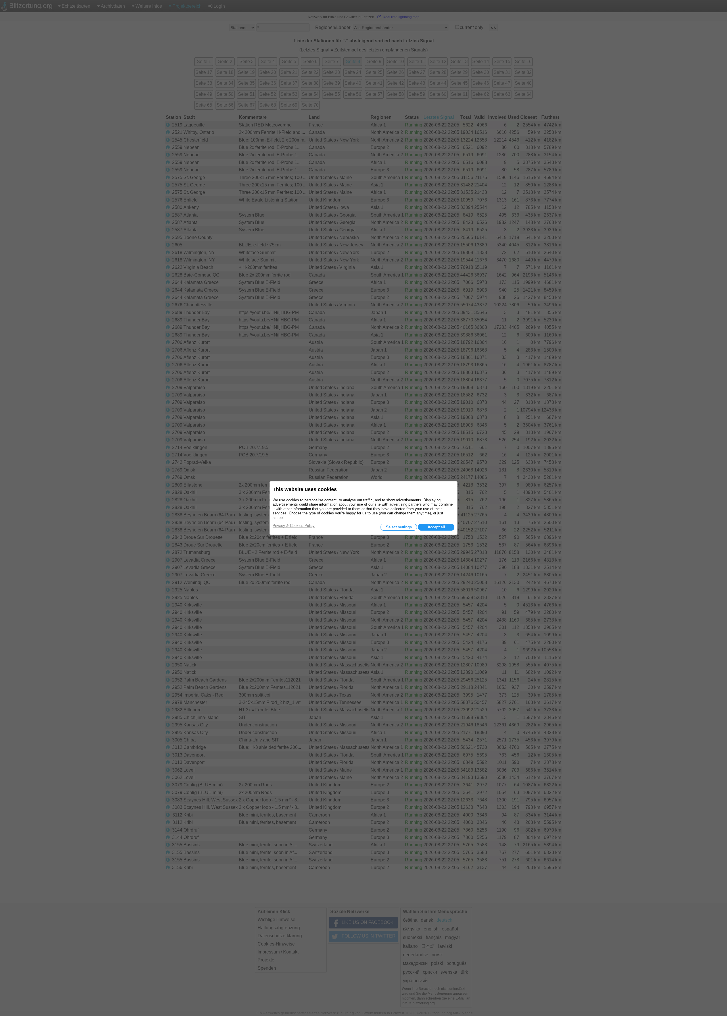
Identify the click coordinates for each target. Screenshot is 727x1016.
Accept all (436, 527)
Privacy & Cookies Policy (294, 525)
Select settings (399, 527)
